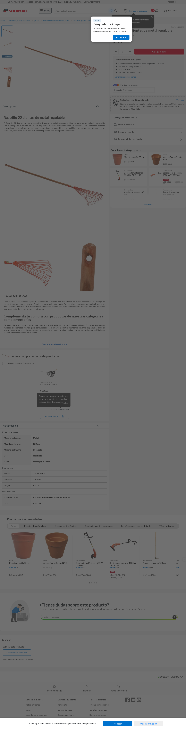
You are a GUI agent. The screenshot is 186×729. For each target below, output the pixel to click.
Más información (148, 723)
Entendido (121, 37)
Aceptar (118, 723)
